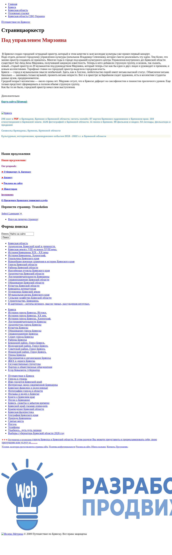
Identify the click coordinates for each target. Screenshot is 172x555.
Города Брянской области (22, 264)
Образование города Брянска (24, 330)
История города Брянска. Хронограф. (29, 318)
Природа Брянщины (19, 418)
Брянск (12, 7)
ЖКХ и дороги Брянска (21, 361)
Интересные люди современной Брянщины (33, 384)
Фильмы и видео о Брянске (23, 393)
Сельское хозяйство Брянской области (30, 297)
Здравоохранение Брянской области (28, 279)
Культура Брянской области (23, 285)
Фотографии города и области (25, 390)
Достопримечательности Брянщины (28, 276)
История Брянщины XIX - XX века (28, 252)
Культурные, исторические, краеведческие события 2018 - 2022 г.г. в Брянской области (53, 136)
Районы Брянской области (23, 267)
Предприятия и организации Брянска (29, 357)
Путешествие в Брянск (21, 375)
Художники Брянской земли (24, 291)
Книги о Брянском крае (21, 396)
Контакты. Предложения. (117, 447)
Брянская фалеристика (21, 412)
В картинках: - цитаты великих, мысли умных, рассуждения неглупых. (49, 303)
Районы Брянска (17, 339)
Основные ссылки (18, 13)
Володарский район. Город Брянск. (28, 345)
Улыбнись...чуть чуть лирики (24, 430)
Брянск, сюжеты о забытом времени (28, 403)
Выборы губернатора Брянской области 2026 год (36, 433)
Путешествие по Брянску (15, 22)
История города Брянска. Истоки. (27, 312)
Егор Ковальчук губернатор (24, 370)
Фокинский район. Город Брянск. (27, 351)
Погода (12, 424)
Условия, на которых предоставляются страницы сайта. (25, 447)
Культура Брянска (18, 327)
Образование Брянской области (26, 282)
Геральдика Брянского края (23, 258)
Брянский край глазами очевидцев (28, 406)
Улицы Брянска (17, 354)
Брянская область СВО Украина (26, 16)
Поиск (5, 233)
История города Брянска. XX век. (27, 315)
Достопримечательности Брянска (27, 321)
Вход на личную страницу (23, 219)
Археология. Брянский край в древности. (32, 246)
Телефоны (14, 427)
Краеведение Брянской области (26, 409)
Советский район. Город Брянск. (27, 348)
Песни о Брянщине (19, 400)
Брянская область (18, 10)
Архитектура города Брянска (24, 324)
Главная (12, 4)
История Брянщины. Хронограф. (27, 255)
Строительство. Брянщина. (23, 300)
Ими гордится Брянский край (25, 381)
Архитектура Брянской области (26, 273)
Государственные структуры (24, 364)
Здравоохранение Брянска (23, 333)
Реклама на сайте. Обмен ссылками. (91, 447)
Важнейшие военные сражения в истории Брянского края (41, 261)
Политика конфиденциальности (62, 447)
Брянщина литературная (22, 288)
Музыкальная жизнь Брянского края (28, 294)
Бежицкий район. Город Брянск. (26, 342)
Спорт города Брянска (21, 336)
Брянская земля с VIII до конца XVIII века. (32, 249)
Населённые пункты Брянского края (29, 270)
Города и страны (17, 378)
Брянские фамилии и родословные (28, 387)
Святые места (16, 421)
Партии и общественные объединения (30, 367)
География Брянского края (23, 415)
